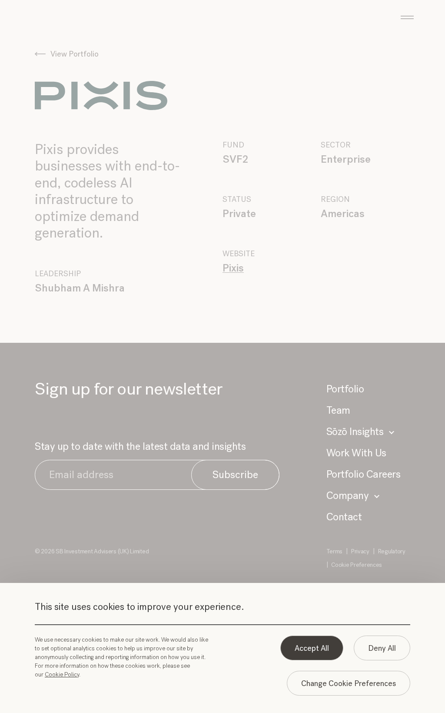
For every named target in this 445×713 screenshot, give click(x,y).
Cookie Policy (62, 674)
